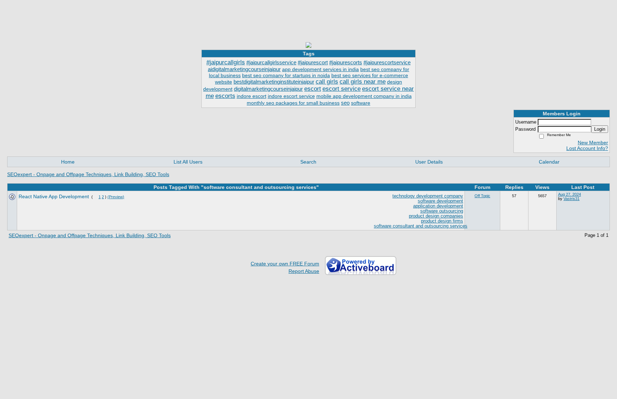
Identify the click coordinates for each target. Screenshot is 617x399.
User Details (429, 162)
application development (438, 206)
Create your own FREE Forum (285, 263)
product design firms (442, 221)
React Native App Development (54, 196)
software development (440, 201)
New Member (593, 142)
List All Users (188, 162)
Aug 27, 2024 (569, 194)
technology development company (427, 196)
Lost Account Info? (587, 148)
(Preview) (115, 197)
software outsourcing (441, 211)
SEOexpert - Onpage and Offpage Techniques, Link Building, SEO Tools (88, 174)
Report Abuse (304, 271)
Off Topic (482, 196)
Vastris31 (571, 198)
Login (599, 129)
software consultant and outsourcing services (420, 226)
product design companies (436, 216)
